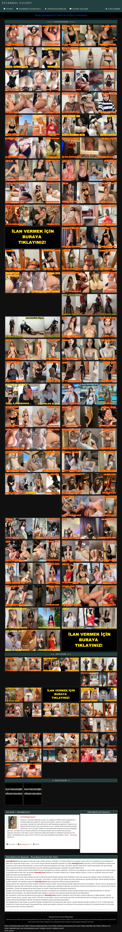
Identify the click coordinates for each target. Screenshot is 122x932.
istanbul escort (45, 928)
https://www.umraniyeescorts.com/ (66, 925)
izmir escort (9, 930)
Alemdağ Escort (23, 812)
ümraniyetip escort (31, 928)
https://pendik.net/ (88, 925)
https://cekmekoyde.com (14, 925)
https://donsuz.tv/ (103, 925)
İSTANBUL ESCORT (17, 3)
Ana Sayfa (10, 812)
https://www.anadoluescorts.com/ (38, 925)
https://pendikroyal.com (14, 928)
